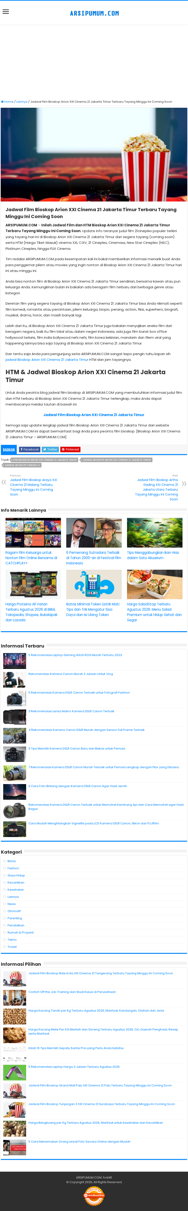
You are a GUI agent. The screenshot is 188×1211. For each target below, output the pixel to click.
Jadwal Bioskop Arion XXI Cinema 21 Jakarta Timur (117, 460)
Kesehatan (16, 889)
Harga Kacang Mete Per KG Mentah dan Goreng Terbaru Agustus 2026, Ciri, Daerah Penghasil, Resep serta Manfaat (103, 1031)
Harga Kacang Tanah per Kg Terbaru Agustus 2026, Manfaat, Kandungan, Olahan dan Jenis (96, 1010)
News (12, 904)
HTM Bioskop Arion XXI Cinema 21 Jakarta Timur (45, 460)
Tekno (12, 939)
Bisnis (12, 861)
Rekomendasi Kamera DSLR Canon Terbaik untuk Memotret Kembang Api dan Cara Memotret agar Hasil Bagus (106, 806)
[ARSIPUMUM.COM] (93, 13)
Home (9, 101)
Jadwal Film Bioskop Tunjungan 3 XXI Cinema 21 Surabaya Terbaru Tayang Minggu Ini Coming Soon (101, 1104)
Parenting (15, 918)
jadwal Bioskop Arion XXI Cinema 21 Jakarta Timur (47, 359)
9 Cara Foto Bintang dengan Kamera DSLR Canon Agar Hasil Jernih (77, 786)
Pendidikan (16, 925)
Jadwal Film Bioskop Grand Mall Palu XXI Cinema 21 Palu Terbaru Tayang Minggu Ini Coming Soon (100, 1085)
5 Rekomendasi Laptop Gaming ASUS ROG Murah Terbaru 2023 (75, 655)
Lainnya (22, 101)
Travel (12, 947)
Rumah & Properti (21, 932)
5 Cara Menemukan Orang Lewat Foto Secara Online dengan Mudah (79, 1141)
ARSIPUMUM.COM (89, 1177)
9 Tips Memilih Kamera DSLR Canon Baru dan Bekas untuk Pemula (76, 748)
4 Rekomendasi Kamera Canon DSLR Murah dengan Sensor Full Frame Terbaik (86, 730)
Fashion (13, 868)
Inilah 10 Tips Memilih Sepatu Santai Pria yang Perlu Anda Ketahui (76, 1048)
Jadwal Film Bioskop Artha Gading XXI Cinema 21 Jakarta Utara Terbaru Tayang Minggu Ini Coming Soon (156, 488)
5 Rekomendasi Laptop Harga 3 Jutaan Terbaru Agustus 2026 (74, 1067)
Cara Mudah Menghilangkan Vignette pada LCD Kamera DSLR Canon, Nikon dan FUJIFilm (93, 823)
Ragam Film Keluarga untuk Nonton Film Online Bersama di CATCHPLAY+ (31, 558)
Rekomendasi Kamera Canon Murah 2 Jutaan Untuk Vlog (70, 674)
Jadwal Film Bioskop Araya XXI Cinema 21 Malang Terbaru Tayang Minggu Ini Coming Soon (33, 485)
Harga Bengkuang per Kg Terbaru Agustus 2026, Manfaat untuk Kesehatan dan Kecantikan (95, 1123)
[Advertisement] (94, 62)
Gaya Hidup (16, 875)
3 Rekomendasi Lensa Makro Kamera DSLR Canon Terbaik (71, 711)
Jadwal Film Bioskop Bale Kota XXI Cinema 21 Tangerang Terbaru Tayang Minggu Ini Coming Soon (100, 973)
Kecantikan (16, 882)
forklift (107, 1177)
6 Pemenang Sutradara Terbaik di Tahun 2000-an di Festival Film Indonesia (93, 558)
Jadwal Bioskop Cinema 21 (22, 465)
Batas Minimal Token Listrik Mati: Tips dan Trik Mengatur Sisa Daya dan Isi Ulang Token (93, 609)
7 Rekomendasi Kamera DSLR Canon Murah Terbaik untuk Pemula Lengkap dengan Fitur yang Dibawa (103, 767)
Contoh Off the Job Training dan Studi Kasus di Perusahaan (72, 992)
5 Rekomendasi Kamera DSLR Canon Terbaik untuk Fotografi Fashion (79, 692)
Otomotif (14, 911)
